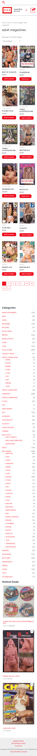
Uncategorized (7, 577)
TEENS (4, 569)
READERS (5, 550)
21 (4, 288)
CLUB (4, 346)
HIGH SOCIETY (7, 420)
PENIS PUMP (10, 444)
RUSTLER (9, 533)
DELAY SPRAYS (11, 437)
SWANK (8, 383)
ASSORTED (9, 463)
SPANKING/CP (7, 562)
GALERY (9, 490)
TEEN (8, 386)
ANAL (4, 316)
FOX (7, 376)
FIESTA (8, 483)
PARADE (8, 520)
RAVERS (8, 527)
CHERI (4, 342)
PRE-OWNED (6, 451)
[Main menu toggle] (26, 10)
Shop (9, 22)
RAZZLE (8, 530)
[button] (3, 3)
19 (27, 283)
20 (32, 283)
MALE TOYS (6, 435)
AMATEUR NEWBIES (9, 312)
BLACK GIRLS (7, 331)
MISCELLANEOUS (12, 517)
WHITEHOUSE (11, 547)
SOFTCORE (6, 558)
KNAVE (8, 497)
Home (4, 22)
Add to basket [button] (9, 79)
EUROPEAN (6, 394)
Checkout (18, 746)
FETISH (4, 401)
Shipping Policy (18, 741)
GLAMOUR (6, 416)
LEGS (7, 500)
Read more (25, 79)
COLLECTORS (7, 350)
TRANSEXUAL (10, 543)
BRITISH (5, 335)
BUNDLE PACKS (7, 339)
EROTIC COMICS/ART (9, 390)
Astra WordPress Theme (18, 752)
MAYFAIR (9, 503)
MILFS (4, 448)
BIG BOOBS (6, 324)
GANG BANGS (7, 409)
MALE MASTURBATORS (14, 440)
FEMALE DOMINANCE (10, 397)
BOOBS (8, 366)
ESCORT (9, 477)
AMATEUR (9, 453)
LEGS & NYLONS (8, 427)
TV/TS (4, 573)
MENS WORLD (11, 510)
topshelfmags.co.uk (18, 10)
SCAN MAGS (10, 537)
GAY (3, 412)
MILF (7, 380)
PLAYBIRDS (10, 523)
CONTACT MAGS (8, 354)
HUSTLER (5, 424)
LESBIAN (5, 431)
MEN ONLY (10, 507)
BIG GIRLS (5, 327)
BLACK (8, 363)
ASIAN (4, 320)
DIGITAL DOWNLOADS (10, 357)
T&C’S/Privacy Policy (18, 743)
